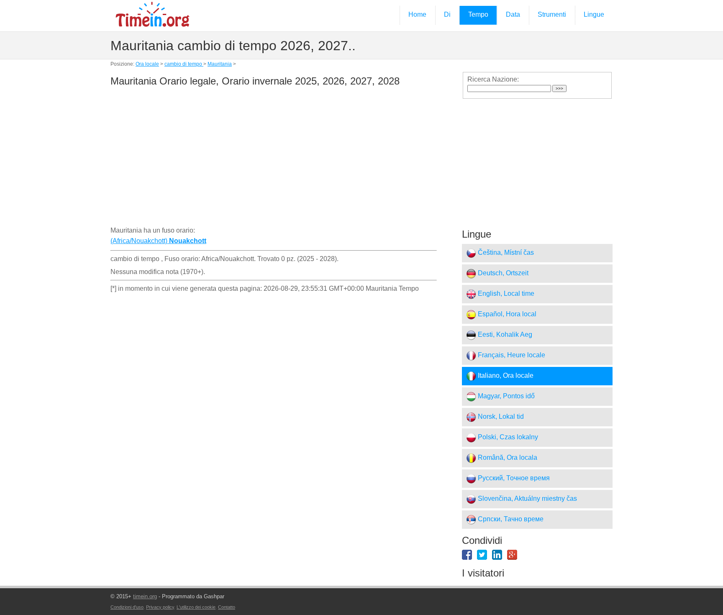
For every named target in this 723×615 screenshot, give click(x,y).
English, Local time (505, 293)
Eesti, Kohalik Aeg (504, 334)
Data (513, 14)
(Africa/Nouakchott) (158, 240)
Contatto (226, 607)
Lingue (594, 14)
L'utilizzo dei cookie (196, 607)
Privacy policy (160, 607)
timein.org (145, 596)
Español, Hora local (506, 314)
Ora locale (147, 64)
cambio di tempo (183, 64)
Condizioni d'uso (127, 607)
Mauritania (220, 64)
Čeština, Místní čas (505, 252)
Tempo (478, 14)
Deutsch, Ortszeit (502, 273)
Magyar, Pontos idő (505, 396)
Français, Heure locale (510, 355)
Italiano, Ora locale (504, 375)
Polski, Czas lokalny (507, 437)
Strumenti (552, 14)
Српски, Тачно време (510, 519)
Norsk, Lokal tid (500, 416)
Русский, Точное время (513, 478)
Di (447, 14)
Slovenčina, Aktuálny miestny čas (526, 498)
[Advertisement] (273, 158)
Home (417, 14)
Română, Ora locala (506, 457)
